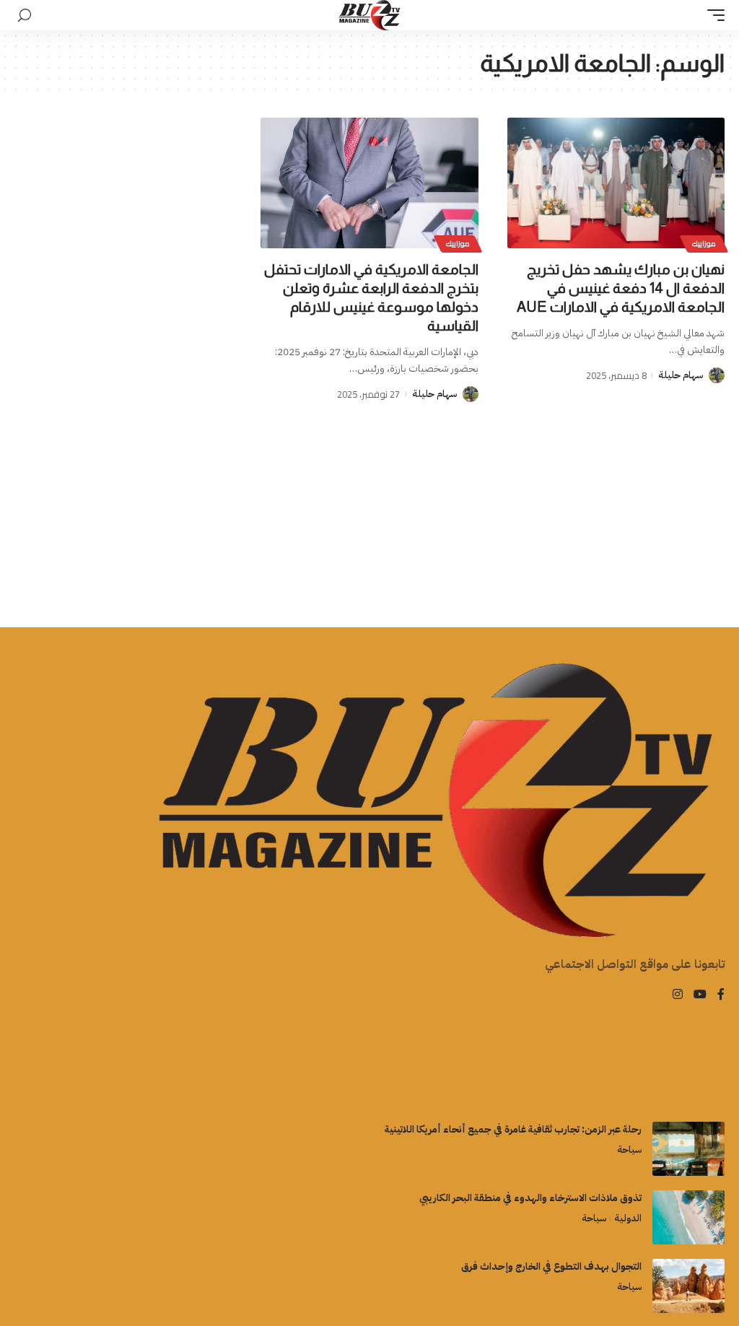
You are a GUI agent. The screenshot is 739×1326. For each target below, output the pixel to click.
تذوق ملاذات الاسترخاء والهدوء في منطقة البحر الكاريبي (530, 1197)
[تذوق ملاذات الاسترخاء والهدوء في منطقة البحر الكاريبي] (688, 1217)
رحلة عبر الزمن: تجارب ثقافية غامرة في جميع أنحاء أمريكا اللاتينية (513, 1129)
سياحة (629, 1149)
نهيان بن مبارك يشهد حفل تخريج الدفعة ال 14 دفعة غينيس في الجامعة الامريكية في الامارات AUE (621, 288)
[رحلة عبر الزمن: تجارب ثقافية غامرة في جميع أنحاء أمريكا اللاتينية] (688, 1149)
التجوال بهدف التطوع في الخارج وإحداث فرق (551, 1266)
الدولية (628, 1218)
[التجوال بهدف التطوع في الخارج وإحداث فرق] (688, 1286)
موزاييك (704, 243)
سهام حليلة (680, 375)
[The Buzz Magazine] (370, 15)
